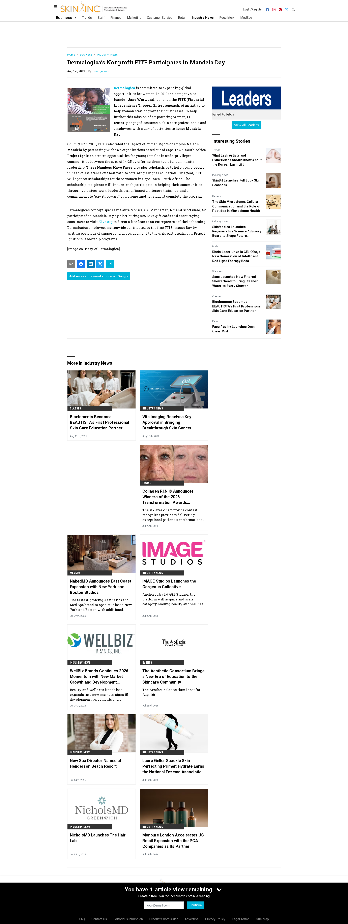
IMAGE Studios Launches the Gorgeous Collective (169, 584)
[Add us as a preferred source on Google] (110, 264)
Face (215, 321)
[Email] (71, 264)
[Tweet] (100, 264)
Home (71, 54)
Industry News (107, 54)
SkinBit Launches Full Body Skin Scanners (236, 182)
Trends (216, 150)
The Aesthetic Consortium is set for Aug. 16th (171, 692)
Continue (196, 905)
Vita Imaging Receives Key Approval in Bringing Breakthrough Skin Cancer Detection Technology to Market (172, 422)
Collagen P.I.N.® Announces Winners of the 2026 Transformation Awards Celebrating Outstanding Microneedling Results (168, 497)
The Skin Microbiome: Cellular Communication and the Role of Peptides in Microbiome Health (236, 206)
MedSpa (75, 572)
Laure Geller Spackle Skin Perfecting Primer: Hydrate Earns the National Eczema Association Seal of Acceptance (173, 766)
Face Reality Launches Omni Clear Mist (234, 329)
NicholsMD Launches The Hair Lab (98, 838)
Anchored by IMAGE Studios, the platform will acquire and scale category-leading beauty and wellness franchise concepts (173, 599)
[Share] (81, 264)
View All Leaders (246, 125)
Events (147, 662)
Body (215, 246)
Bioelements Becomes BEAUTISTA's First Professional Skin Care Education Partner (236, 306)
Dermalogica (124, 88)
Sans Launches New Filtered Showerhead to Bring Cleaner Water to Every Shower (235, 281)
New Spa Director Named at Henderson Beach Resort (95, 763)
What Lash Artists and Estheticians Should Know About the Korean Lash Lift (237, 160)
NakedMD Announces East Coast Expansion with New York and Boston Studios (100, 587)
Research (217, 196)
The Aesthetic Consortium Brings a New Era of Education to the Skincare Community (173, 676)
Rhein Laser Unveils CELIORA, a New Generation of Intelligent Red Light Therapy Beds (236, 256)
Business (86, 54)
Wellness (217, 271)
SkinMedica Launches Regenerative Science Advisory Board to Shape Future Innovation (236, 231)
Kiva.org (105, 222)
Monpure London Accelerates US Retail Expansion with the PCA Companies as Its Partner (173, 841)
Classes (217, 296)
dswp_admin (101, 71)
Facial (146, 483)
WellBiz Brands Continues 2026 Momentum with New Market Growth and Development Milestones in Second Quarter (99, 676)
